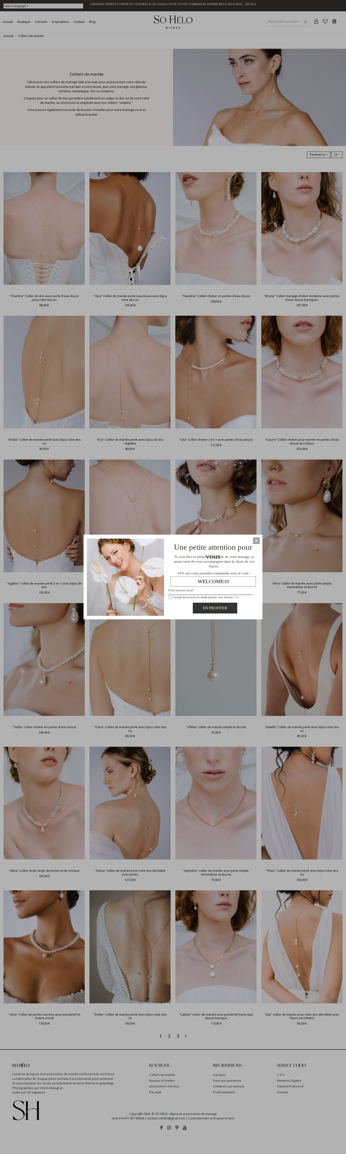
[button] (256, 541)
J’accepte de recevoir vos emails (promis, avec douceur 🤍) (204, 597)
